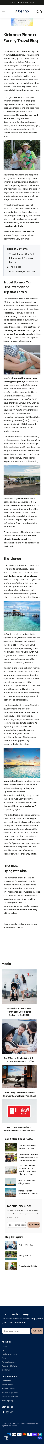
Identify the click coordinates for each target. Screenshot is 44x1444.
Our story (6, 1346)
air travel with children (15, 909)
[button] (6, 1438)
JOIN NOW (34, 1224)
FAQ (3, 1350)
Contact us (6, 1381)
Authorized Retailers (10, 1366)
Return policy (7, 1385)
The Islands (15, 266)
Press (4, 1358)
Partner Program (9, 1362)
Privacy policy (7, 1400)
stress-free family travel (19, 334)
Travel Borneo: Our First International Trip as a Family (21, 258)
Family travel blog (9, 1354)
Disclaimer (6, 1370)
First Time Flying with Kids (22, 271)
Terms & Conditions (10, 1396)
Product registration (10, 1392)
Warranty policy (8, 1389)
